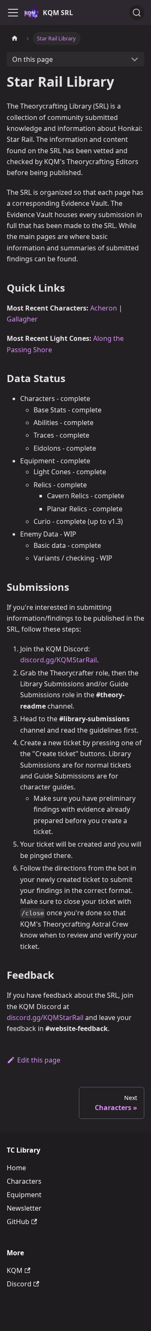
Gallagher (22, 319)
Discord (19, 1283)
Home (16, 1167)
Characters (24, 1181)
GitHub (18, 1221)
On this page (32, 59)
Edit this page (38, 1060)
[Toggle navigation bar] (13, 12)
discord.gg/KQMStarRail (58, 659)
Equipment (24, 1194)
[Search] (136, 12)
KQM (15, 1270)
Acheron (103, 308)
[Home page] (15, 38)
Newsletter (24, 1208)
